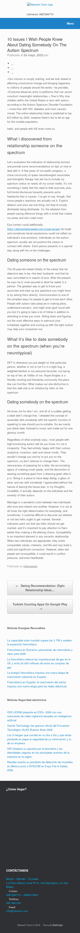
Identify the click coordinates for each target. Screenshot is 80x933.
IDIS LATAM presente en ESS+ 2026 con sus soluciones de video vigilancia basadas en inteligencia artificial (39, 716)
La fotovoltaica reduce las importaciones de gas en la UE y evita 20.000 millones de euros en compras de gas (39, 663)
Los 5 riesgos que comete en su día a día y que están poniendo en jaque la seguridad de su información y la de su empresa (39, 739)
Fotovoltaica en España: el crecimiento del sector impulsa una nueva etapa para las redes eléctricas (37, 684)
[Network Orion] (40, 4)
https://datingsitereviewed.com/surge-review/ (33, 229)
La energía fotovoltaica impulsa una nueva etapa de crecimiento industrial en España (38, 675)
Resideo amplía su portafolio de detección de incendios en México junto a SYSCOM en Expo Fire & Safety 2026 (40, 766)
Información (30, 566)
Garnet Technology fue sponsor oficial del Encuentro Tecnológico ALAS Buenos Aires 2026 (38, 728)
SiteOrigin (57, 925)
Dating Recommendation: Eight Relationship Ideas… (40, 588)
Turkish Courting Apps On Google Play (40, 606)
